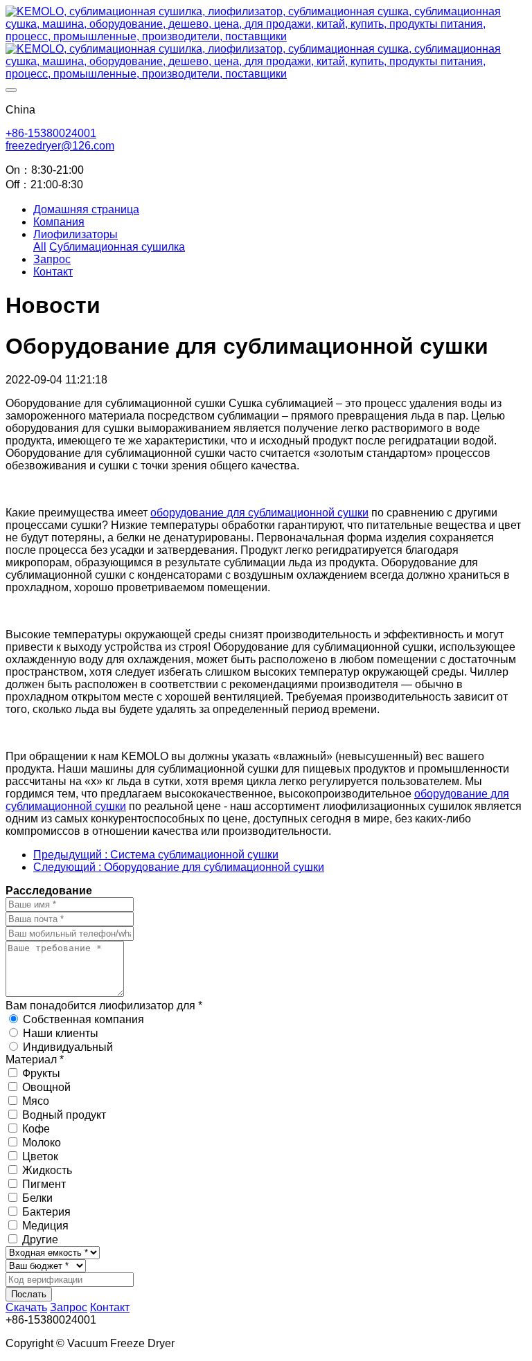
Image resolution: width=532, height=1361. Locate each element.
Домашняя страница (86, 209)
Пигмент (44, 1184)
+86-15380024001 (51, 133)
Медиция (45, 1226)
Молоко (41, 1142)
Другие (40, 1239)
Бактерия (46, 1212)
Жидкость (47, 1170)
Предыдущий (155, 854)
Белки (37, 1198)
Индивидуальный (68, 1047)
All (39, 247)
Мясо (35, 1101)
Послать (28, 1294)
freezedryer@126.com (60, 146)
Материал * (35, 1059)
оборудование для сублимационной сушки (259, 513)
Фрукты (41, 1073)
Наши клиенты (60, 1033)
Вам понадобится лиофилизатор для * (104, 1005)
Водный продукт (64, 1115)
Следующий (178, 867)
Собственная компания (83, 1019)
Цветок (40, 1156)
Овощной (46, 1087)
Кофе (36, 1129)
